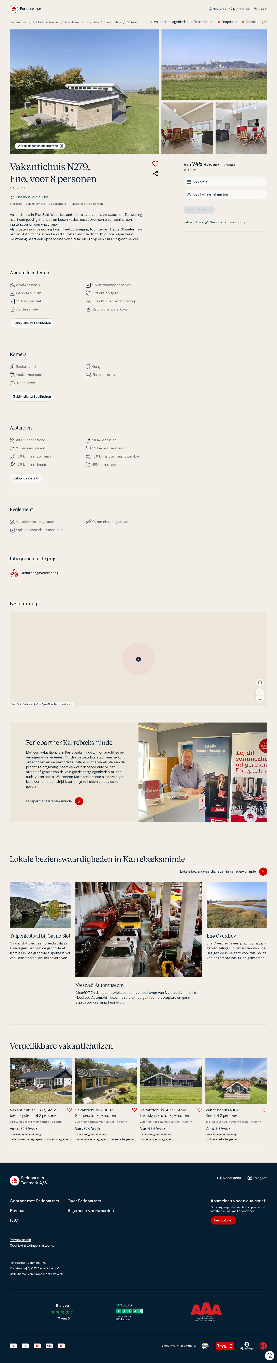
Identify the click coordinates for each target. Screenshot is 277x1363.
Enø (96, 22)
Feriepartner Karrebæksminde (49, 801)
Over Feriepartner (84, 1201)
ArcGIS (17, 704)
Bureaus (17, 1211)
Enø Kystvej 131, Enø (32, 197)
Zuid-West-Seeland (46, 22)
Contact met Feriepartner (34, 1201)
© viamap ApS (31, 704)
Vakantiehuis (112, 22)
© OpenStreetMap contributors (56, 704)
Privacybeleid (20, 1240)
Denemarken (18, 22)
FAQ (14, 1220)
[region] (138, 659)
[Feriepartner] (25, 9)
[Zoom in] (260, 692)
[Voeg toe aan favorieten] (155, 164)
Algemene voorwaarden (91, 1211)
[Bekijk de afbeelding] (84, 91)
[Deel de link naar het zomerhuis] (155, 173)
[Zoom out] (260, 699)
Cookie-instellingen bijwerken (33, 1245)
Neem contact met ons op (227, 222)
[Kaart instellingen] (260, 682)
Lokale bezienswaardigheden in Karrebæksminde (218, 871)
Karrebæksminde (76, 22)
